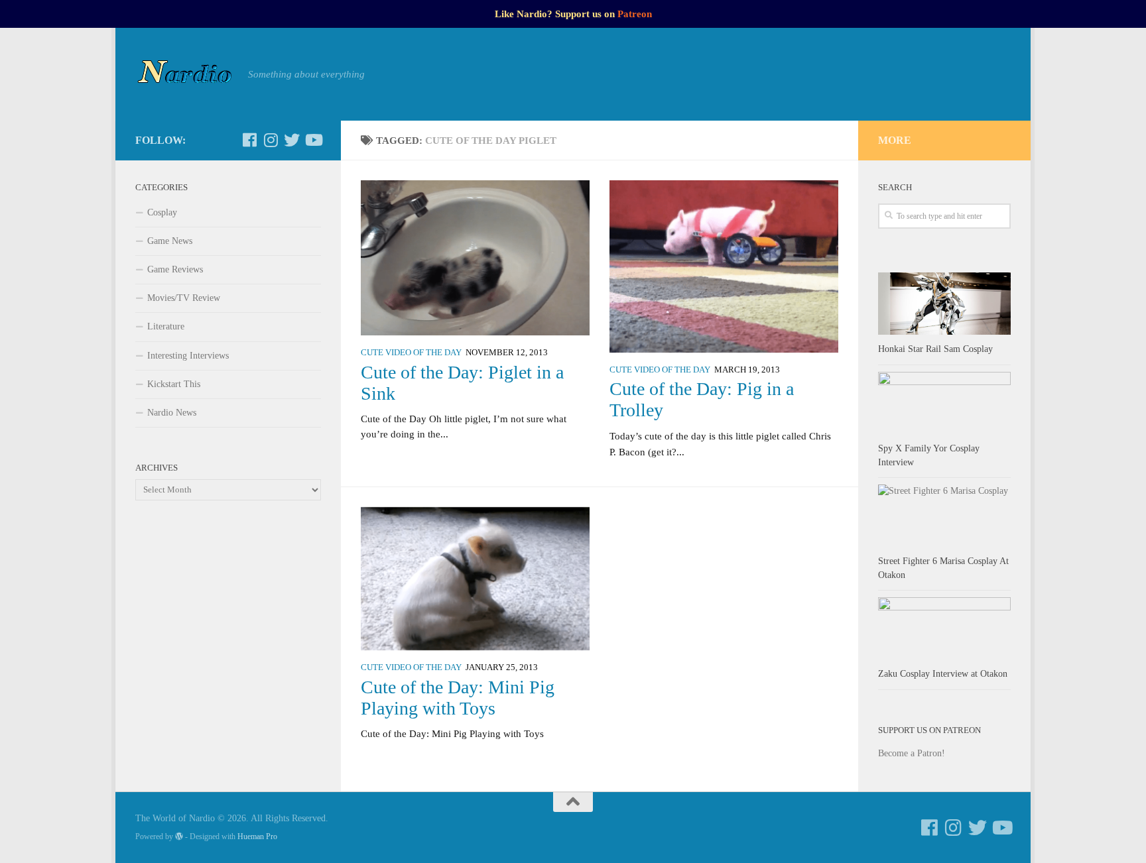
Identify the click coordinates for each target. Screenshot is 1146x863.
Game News (169, 241)
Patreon (634, 14)
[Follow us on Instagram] (271, 140)
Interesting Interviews (188, 356)
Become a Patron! (911, 753)
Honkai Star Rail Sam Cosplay (935, 349)
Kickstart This (173, 384)
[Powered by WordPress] (179, 836)
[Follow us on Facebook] (249, 140)
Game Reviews (175, 269)
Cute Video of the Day (411, 352)
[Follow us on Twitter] (292, 140)
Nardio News (171, 413)
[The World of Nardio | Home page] (185, 74)
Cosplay (162, 212)
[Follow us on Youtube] (313, 140)
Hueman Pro (257, 836)
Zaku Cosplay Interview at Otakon (942, 674)
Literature (165, 326)
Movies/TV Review (183, 298)
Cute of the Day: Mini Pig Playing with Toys (457, 698)
